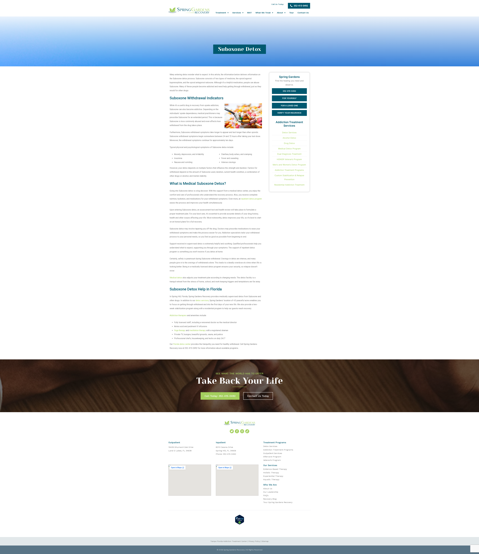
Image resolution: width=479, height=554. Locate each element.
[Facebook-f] (237, 431)
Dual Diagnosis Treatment (289, 154)
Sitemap (265, 541)
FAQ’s (265, 495)
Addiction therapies (178, 315)
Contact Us (303, 12)
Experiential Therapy (273, 476)
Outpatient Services (272, 453)
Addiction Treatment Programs (289, 170)
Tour (291, 12)
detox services (202, 300)
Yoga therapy (179, 330)
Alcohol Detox (289, 138)
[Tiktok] (247, 431)
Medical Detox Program (289, 148)
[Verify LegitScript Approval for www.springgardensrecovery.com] (239, 524)
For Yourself (289, 98)
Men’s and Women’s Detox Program (289, 164)
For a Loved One (289, 105)
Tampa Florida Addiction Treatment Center (228, 541)
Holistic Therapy (271, 472)
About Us (267, 488)
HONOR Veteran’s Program (289, 159)
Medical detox (176, 277)
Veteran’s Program (272, 460)
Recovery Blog (270, 499)
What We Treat (263, 12)
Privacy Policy (254, 541)
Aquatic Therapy (271, 479)
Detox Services (289, 132)
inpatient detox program (251, 199)
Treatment (220, 12)
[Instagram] (242, 431)
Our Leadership (270, 492)
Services (236, 12)
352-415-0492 (289, 91)
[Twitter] (232, 431)
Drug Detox (289, 143)
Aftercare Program (272, 456)
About (280, 12)
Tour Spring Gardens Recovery (277, 502)
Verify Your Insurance (289, 113)
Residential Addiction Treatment (289, 185)
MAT (249, 12)
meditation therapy (197, 330)
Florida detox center (182, 344)
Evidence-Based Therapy (275, 469)
